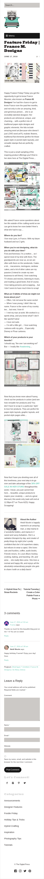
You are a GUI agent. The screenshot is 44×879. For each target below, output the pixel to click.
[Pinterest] (29, 871)
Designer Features (13, 807)
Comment (8, 695)
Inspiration (9, 832)
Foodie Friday (11, 813)
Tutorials (8, 845)
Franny (13, 625)
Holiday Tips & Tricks (14, 819)
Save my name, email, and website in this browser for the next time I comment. (20, 760)
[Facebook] (15, 871)
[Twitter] (25, 871)
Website (7, 746)
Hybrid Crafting (11, 826)
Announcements (12, 800)
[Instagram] (20, 871)
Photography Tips (12, 838)
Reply (6, 636)
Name (7, 725)
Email (7, 735)
